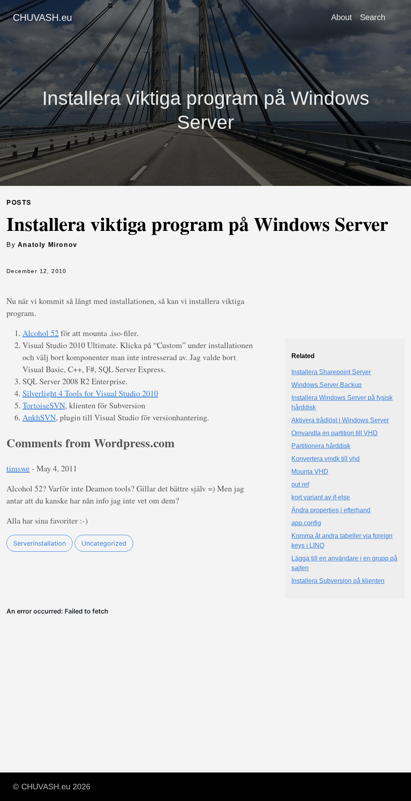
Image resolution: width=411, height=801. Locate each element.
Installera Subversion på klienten (338, 580)
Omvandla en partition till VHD (334, 433)
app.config (306, 523)
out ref (300, 484)
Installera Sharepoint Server (331, 372)
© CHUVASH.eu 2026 (51, 786)
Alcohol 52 (40, 333)
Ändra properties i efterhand (330, 510)
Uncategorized (103, 543)
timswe (18, 468)
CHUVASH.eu (42, 17)
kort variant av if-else (320, 497)
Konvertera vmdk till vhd (325, 458)
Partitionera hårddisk (320, 445)
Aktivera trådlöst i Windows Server (340, 420)
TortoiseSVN (43, 405)
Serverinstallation (39, 543)
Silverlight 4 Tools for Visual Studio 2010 (90, 393)
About (341, 17)
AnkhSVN (39, 417)
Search (372, 17)
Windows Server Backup (326, 384)
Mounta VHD (309, 471)
